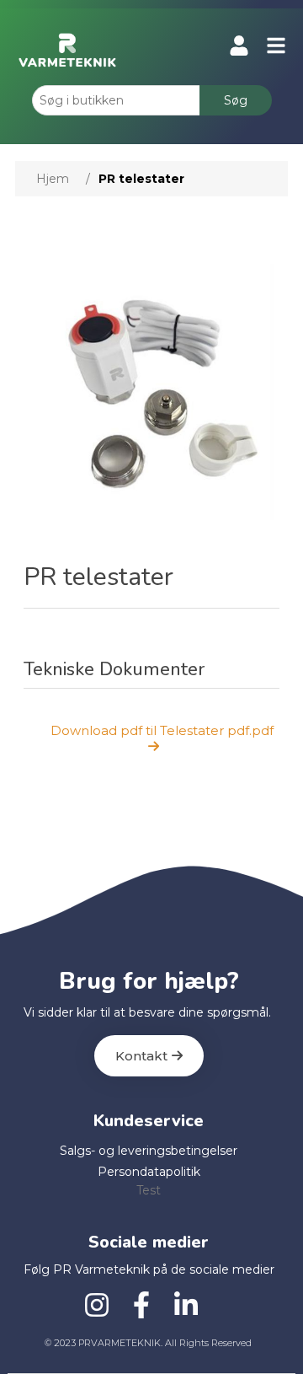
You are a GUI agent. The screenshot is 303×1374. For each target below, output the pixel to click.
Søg (235, 100)
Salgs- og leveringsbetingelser (148, 1150)
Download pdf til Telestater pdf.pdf (162, 730)
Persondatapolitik (149, 1171)
